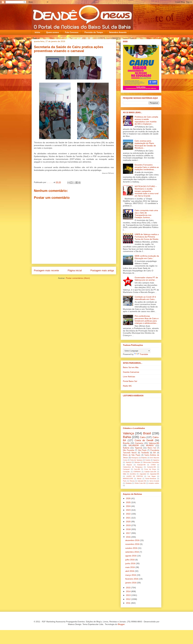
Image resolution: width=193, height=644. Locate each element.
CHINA (153, 465)
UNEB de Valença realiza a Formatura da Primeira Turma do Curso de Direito (147, 236)
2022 (128, 514)
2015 (128, 587)
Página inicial (75, 270)
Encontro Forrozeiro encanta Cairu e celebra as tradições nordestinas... (147, 167)
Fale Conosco (71, 32)
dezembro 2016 (132, 540)
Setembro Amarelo (118, 32)
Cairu (143, 437)
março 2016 (131, 575)
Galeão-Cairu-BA (150, 471)
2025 (128, 502)
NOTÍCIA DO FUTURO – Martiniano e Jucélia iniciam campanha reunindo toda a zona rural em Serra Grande (146, 191)
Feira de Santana (136, 460)
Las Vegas (152, 476)
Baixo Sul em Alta (130, 367)
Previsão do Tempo (93, 32)
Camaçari (126, 469)
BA (154, 453)
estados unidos (153, 483)
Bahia (127, 437)
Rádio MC (127, 386)
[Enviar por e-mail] (68, 182)
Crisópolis (126, 471)
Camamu (139, 443)
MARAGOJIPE (128, 478)
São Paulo (142, 450)
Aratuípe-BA (141, 465)
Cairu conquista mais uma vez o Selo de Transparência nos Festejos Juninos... (146, 214)
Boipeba (144, 457)
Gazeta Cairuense (131, 372)
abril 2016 (130, 571)
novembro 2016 (132, 544)
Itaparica (156, 460)
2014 (128, 591)
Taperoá (138, 448)
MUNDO (150, 445)
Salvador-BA (142, 481)
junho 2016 (130, 563)
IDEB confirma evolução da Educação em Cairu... (147, 257)
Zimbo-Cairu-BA (140, 483)
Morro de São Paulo (131, 455)
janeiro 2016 (131, 583)
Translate (144, 354)
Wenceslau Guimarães (151, 462)
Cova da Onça (150, 469)
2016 (128, 537)
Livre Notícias (129, 376)
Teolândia (145, 453)
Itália (124, 474)
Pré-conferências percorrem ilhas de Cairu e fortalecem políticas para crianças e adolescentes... (147, 319)
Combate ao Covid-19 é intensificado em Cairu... (145, 298)
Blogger (121, 624)
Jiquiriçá (128, 462)
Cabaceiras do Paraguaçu (133, 467)
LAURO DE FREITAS (134, 476)
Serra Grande (154, 481)
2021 (128, 518)
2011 (128, 603)
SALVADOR (133, 445)
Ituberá (126, 448)
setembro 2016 (132, 552)
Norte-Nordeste (150, 478)
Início (37, 32)
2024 (128, 506)
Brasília (126, 443)
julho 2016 (130, 560)
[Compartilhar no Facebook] (76, 182)
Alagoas (129, 465)
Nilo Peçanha (128, 450)
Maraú (139, 478)
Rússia (132, 481)
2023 (128, 510)
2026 (128, 498)
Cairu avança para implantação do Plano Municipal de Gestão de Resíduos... (145, 144)
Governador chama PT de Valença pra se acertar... (146, 278)
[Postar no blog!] (71, 182)
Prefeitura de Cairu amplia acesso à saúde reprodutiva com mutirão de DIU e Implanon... (146, 120)
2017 (128, 533)
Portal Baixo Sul (130, 381)
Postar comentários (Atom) (78, 278)
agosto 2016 (131, 556)
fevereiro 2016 (132, 579)
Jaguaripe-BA (154, 474)
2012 (128, 599)
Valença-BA (154, 443)
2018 (128, 529)
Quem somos (52, 32)
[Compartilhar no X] (74, 182)
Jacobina (133, 474)
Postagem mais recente (46, 270)
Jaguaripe (142, 474)
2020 (128, 521)
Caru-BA (137, 469)
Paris (124, 481)
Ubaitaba (128, 483)
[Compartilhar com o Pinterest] (79, 182)
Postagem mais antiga (102, 270)
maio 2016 (130, 567)
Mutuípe (137, 462)
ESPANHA (137, 471)
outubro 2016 (131, 548)
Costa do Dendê (144, 440)
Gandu (147, 460)
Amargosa (134, 457)
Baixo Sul (152, 448)
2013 (128, 595)
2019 (128, 525)
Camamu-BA (151, 467)
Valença (128, 433)
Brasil (147, 433)
